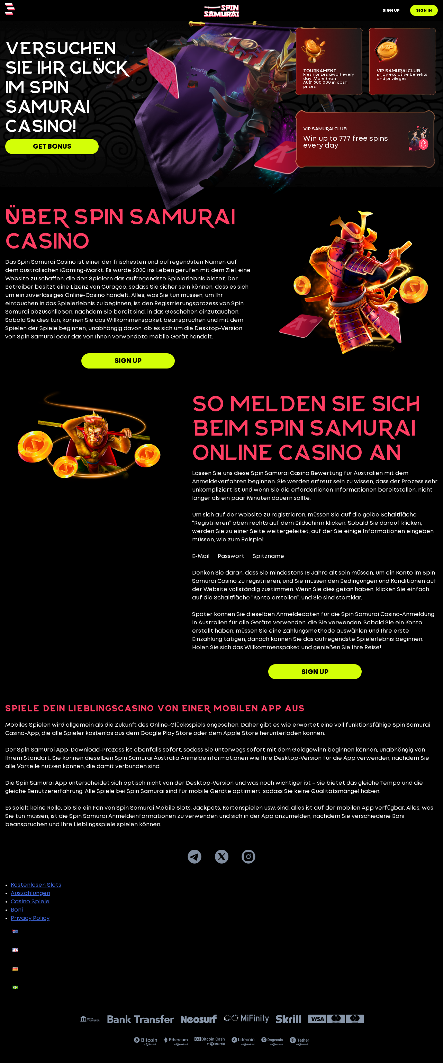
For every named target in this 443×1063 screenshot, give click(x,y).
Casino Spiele (30, 901)
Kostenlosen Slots (36, 885)
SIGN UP (128, 361)
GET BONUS (52, 147)
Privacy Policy (30, 918)
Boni (17, 910)
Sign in (424, 10)
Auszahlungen (30, 893)
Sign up (391, 10)
